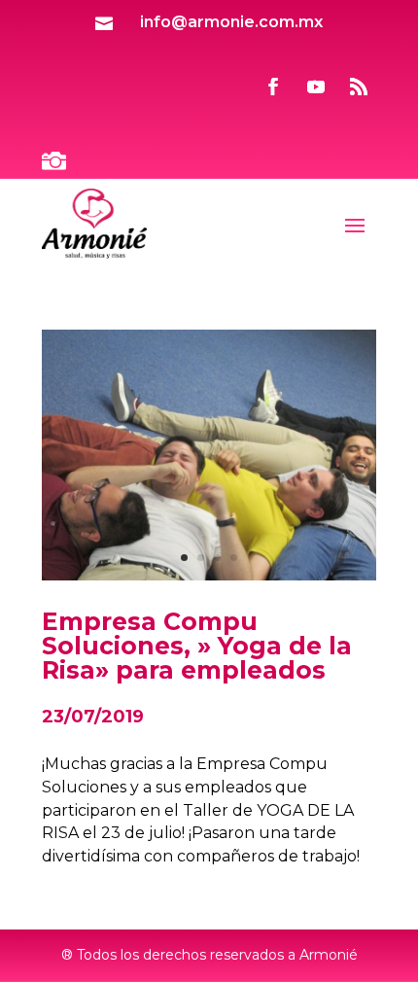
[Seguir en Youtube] (315, 86)
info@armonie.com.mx (231, 22)
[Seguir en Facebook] (273, 86)
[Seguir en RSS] (358, 86)
